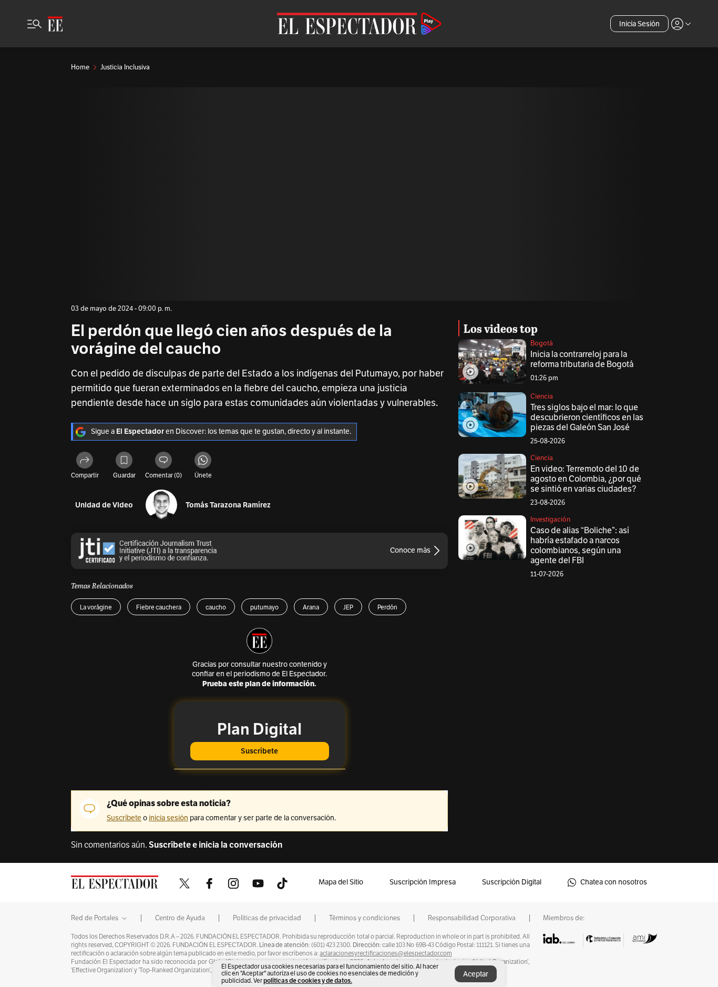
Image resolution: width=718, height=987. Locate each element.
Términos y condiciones (364, 918)
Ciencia (541, 396)
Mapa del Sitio (341, 882)
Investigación (550, 519)
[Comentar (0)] (163, 462)
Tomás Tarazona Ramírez (228, 505)
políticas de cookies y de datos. (307, 980)
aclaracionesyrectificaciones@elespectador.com (386, 953)
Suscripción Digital (511, 882)
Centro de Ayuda (180, 918)
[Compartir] (84, 462)
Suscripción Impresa (422, 882)
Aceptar (475, 974)
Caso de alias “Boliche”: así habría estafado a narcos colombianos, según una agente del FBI (579, 545)
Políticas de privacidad (267, 918)
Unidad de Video (104, 505)
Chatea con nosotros (613, 882)
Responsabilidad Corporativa (472, 918)
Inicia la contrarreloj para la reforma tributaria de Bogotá (581, 359)
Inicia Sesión (639, 23)
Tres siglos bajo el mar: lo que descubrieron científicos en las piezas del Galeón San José (586, 417)
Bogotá (541, 343)
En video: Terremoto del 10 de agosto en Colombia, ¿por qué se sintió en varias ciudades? (585, 479)
